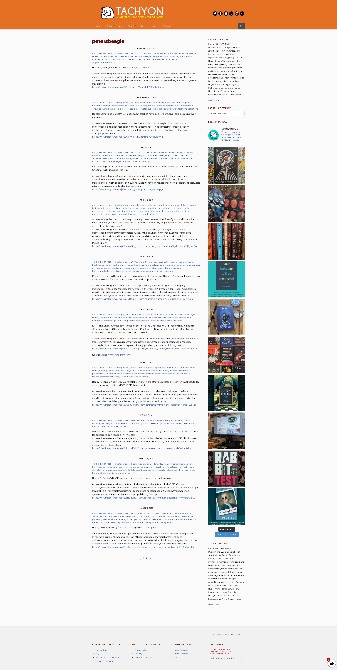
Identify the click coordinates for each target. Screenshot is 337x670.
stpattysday (141, 470)
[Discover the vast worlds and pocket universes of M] (226, 165)
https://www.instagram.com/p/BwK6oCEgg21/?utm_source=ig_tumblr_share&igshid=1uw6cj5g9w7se (144, 246)
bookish (148, 53)
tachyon (173, 109)
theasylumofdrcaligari (167, 470)
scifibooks (122, 59)
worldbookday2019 (161, 522)
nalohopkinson (99, 161)
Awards (143, 26)
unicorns (169, 271)
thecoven (155, 211)
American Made (181, 654)
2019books (136, 262)
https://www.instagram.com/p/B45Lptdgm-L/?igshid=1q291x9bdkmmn (128, 87)
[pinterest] (237, 13)
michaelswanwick (147, 208)
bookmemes (170, 53)
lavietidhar (163, 158)
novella (117, 109)
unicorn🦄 (143, 377)
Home (98, 26)
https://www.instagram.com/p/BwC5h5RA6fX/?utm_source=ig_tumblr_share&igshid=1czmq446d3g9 (144, 405)
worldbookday (144, 522)
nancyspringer (164, 208)
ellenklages (158, 155)
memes (133, 56)
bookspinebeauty (158, 152)
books (181, 53)
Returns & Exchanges (105, 661)
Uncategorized (121, 53)
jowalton (112, 158)
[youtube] (226, 13)
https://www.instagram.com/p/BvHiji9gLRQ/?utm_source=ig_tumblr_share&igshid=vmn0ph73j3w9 (143, 498)
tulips (94, 426)
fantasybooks (106, 56)
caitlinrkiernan (169, 367)
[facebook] (220, 13)
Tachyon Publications (225, 634)
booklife (182, 262)
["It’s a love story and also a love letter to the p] (226, 355)
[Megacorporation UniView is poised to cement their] (226, 279)
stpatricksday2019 (126, 470)
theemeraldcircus (186, 470)
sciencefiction (186, 56)
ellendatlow (158, 464)
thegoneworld (168, 211)
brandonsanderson (101, 106)
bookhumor (137, 53)
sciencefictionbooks (101, 59)
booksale (142, 367)
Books (109, 26)
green (189, 464)
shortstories (152, 268)
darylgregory (144, 106)
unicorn (160, 271)
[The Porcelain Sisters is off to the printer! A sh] (226, 431)
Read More (213, 100)
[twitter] (215, 13)
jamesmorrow (186, 106)
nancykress (107, 109)
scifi (114, 59)
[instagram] (242, 13)
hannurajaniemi (121, 56)
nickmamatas (173, 516)
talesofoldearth (143, 211)
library (135, 208)
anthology (148, 262)
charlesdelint (131, 106)
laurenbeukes (150, 158)
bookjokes (158, 53)
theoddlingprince (129, 214)
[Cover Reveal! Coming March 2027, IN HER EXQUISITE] (226, 393)
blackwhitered (138, 420)
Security (138, 654)
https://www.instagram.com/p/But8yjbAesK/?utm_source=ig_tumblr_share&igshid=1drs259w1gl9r (143, 547)
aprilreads (158, 262)
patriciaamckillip (111, 268)
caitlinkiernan (117, 155)
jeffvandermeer (99, 158)
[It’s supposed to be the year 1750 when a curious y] (226, 506)
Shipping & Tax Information (107, 657)
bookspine (143, 152)
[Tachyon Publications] (131, 21)
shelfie (117, 519)
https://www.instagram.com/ (116, 355)
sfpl (118, 211)
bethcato (151, 205)
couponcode (183, 367)
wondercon (104, 426)
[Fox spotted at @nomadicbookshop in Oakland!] (226, 241)
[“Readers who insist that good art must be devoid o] (226, 469)
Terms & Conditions (143, 657)
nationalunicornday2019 (179, 318)
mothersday (187, 158)
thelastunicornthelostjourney (106, 214)
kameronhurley (124, 158)
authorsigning (170, 262)
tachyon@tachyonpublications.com (226, 658)
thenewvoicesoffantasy (139, 59)
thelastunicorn (183, 211)
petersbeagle (144, 56)
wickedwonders (128, 522)
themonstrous (99, 473)
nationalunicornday (157, 318)
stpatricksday (111, 470)
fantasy (95, 56)
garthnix (145, 265)
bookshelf (177, 205)
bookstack (170, 103)
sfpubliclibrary (128, 211)
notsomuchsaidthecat (182, 208)
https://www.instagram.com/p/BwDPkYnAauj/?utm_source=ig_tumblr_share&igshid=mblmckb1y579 (144, 348)
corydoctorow (145, 155)
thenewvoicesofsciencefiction (165, 59)
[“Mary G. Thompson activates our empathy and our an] (226, 203)
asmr (155, 314)
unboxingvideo (157, 321)
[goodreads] (231, 13)
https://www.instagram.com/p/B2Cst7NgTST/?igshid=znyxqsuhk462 (127, 137)
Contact (167, 26)
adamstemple (138, 103)
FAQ (97, 654)
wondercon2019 (118, 426)
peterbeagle (126, 268)
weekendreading (141, 161)
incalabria (110, 208)
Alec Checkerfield (102, 53)
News (155, 26)
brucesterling (117, 106)
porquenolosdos (160, 56)
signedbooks (165, 268)
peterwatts (141, 109)
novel (158, 467)
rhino (166, 423)
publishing (174, 56)
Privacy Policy (141, 650)
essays (124, 423)
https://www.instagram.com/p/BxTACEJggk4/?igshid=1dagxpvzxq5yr (127, 189)
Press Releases (181, 650)
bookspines (158, 103)
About (131, 26)
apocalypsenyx (138, 205)
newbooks (97, 268)
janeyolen (96, 109)
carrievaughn (112, 265)
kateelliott (138, 158)
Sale (120, 26)
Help (176, 657)
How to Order (101, 650)
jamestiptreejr (171, 155)
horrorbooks (172, 106)
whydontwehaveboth (102, 62)
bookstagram (191, 53)
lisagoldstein (174, 158)
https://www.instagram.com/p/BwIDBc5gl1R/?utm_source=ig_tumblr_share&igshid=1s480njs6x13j (142, 299)
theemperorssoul (176, 519)
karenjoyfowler (178, 265)
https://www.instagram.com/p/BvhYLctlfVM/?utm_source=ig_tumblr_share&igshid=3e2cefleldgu (142, 448)
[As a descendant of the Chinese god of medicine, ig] (226, 317)
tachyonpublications (188, 109)
